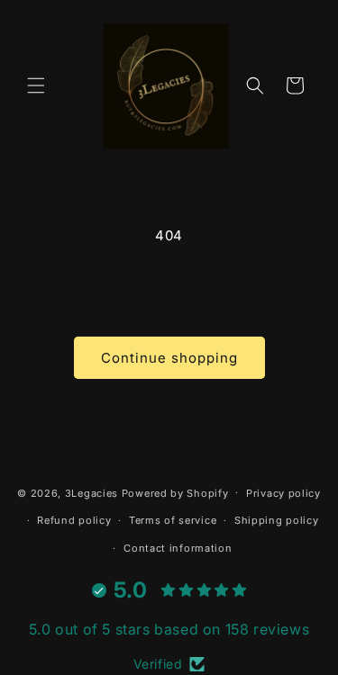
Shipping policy (276, 520)
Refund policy (74, 520)
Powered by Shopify (175, 492)
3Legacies (91, 492)
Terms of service (172, 520)
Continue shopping (169, 357)
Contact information (177, 548)
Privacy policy (283, 493)
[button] (36, 85)
